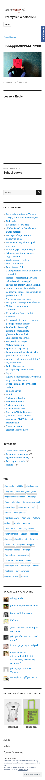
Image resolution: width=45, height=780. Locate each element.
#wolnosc (8, 570)
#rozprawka (23, 554)
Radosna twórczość (15, 408)
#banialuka (9, 486)
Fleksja (14, 620)
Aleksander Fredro (15, 398)
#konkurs (26, 517)
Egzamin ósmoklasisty (17, 457)
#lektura (36, 517)
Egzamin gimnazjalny (17, 454)
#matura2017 (10, 528)
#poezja (8, 539)
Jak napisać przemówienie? (20, 369)
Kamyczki (11, 316)
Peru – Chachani (14, 263)
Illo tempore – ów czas (17, 224)
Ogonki (10, 373)
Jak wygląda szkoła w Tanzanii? (22, 214)
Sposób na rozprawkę (17, 348)
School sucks (12, 422)
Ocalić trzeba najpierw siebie (20, 288)
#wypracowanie (11, 576)
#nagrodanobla (11, 533)
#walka (36, 565)
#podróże (34, 533)
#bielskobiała (32, 486)
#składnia (8, 560)
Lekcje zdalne (10, 758)
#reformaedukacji (12, 549)
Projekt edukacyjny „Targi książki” (24, 285)
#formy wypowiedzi (31, 501)
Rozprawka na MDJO (16, 341)
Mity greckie (16, 598)
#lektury (8, 523)
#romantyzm (9, 554)
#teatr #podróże (11, 565)
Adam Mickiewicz (15, 401)
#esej (6, 501)
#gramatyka (23, 507)
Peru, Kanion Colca (15, 267)
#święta (24, 576)
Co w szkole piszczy (16, 450)
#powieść (34, 539)
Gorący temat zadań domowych (22, 217)
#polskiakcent (20, 539)
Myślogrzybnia (13, 362)
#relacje (26, 549)
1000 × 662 (23, 82)
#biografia (8, 491)
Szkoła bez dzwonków (17, 430)
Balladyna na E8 (14, 239)
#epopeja (32, 496)
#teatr (28, 560)
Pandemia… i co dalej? (17, 327)
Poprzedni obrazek (10, 37)
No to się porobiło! (15, 405)
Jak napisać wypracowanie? (24, 605)
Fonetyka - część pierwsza (23, 677)
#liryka (17, 523)
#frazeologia (10, 507)
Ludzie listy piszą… (15, 366)
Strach (9, 394)
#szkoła (19, 560)
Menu (7, 24)
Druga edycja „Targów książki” (21, 249)
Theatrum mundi (14, 426)
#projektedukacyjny (25, 544)
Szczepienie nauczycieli (18, 338)
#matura (26, 523)
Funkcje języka (13, 391)
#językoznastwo (11, 517)
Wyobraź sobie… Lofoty (17, 260)
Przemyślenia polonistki (20, 17)
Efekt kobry (12, 221)
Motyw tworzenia (15, 345)
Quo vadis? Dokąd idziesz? (19, 412)
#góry (34, 507)
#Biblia (20, 486)
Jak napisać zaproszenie (18, 235)
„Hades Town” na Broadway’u (21, 228)
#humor (7, 512)
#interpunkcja (20, 512)
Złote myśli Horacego (21, 613)
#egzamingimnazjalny (26, 491)
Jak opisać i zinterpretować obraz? (23, 302)
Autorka (7, 739)
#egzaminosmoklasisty (14, 496)
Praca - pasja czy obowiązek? (24, 645)
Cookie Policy (23, 770)
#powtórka (9, 544)
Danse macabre (13, 232)
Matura (9, 464)
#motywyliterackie (27, 528)
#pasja (24, 533)
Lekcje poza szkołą (15, 461)
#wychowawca (22, 570)
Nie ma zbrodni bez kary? (18, 299)
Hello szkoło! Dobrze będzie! (20, 313)
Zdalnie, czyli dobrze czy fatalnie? (23, 359)
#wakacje (25, 565)
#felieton (16, 501)
